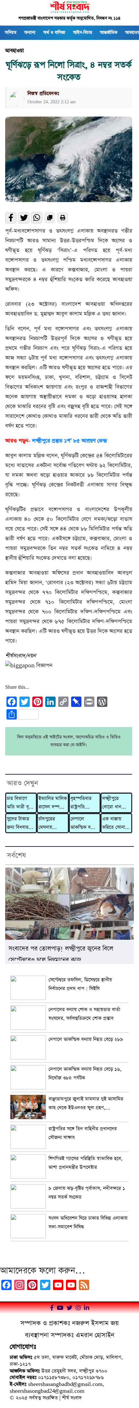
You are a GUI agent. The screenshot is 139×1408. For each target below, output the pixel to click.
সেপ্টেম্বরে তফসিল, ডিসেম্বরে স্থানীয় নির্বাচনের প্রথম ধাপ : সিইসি (80, 984)
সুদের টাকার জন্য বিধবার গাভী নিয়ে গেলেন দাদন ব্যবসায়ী (18, 824)
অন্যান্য (30, 32)
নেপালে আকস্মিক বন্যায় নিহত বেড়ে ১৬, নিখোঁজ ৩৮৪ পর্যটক (85, 1073)
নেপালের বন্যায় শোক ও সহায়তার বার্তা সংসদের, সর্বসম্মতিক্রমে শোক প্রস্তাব (84, 1013)
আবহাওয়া (14, 50)
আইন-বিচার (82, 32)
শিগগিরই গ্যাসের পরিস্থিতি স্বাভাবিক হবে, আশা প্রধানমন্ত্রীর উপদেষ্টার (85, 1162)
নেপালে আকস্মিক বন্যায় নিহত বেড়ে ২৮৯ (84, 824)
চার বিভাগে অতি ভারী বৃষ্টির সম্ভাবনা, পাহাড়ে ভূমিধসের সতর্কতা (21, 803)
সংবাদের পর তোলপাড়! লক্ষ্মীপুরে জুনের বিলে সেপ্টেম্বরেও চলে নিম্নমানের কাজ (60, 952)
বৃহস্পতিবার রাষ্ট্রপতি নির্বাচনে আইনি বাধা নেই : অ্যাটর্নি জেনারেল (83, 803)
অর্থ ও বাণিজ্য (54, 32)
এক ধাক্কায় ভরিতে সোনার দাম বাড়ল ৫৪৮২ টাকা (115, 824)
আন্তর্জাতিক (108, 32)
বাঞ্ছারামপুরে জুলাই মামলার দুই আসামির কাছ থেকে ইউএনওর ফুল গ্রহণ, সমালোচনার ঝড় (85, 1104)
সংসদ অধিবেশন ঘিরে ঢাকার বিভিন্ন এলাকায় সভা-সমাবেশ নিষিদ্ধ (87, 1222)
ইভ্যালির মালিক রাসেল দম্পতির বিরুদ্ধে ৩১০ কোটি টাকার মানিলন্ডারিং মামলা (52, 803)
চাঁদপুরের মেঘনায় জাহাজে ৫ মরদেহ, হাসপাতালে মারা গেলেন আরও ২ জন (49, 824)
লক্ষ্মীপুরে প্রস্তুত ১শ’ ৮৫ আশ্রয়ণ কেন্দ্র (69, 441)
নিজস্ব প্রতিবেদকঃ (43, 93)
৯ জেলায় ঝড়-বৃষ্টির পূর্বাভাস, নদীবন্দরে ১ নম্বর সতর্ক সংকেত (86, 1192)
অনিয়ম (10, 32)
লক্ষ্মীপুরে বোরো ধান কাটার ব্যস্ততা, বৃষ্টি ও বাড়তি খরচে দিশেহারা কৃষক (115, 803)
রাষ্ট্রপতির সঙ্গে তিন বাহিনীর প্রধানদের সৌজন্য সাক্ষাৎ (82, 1133)
